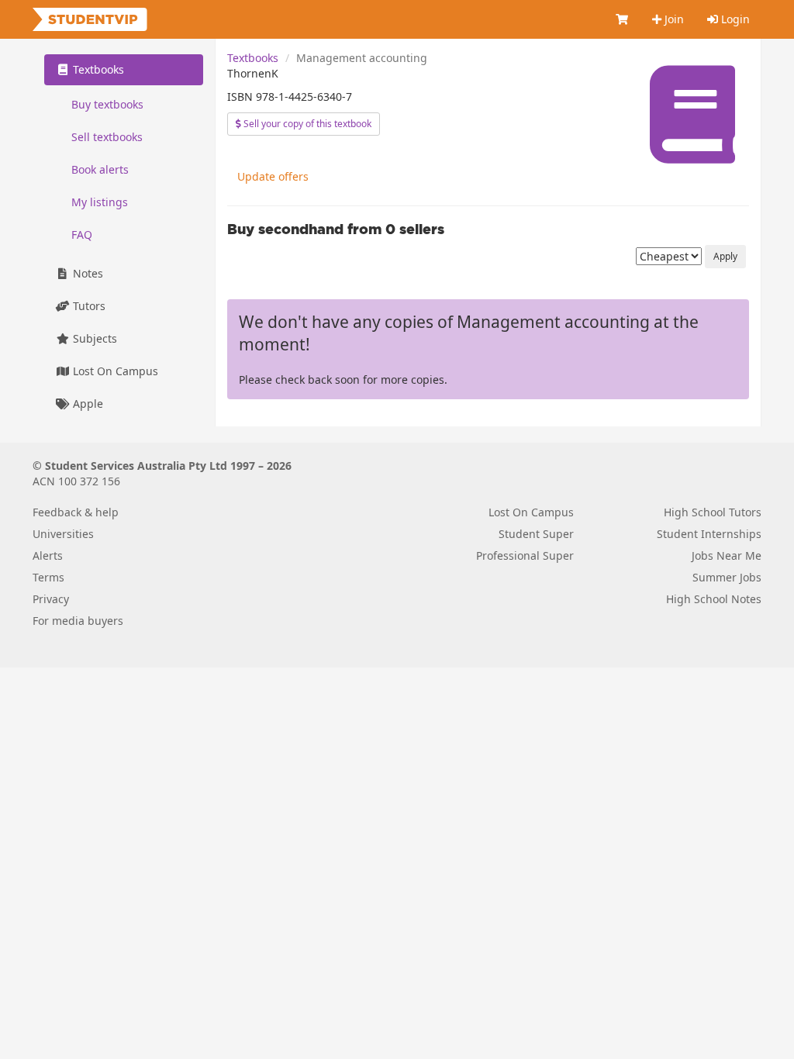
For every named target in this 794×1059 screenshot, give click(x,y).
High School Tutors (712, 512)
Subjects (93, 338)
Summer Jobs (726, 577)
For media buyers (78, 620)
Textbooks (252, 57)
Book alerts (100, 169)
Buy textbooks (107, 104)
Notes (86, 273)
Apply (725, 256)
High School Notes (713, 599)
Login (734, 19)
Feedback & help (76, 512)
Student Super (536, 533)
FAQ (81, 234)
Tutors (87, 305)
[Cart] (622, 19)
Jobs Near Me (726, 555)
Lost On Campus (114, 371)
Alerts (48, 555)
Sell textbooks (107, 136)
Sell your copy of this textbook (306, 123)
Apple (86, 403)
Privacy (51, 599)
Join (672, 19)
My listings (99, 202)
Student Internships (709, 533)
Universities (63, 533)
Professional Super (525, 555)
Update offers (273, 176)
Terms (48, 577)
